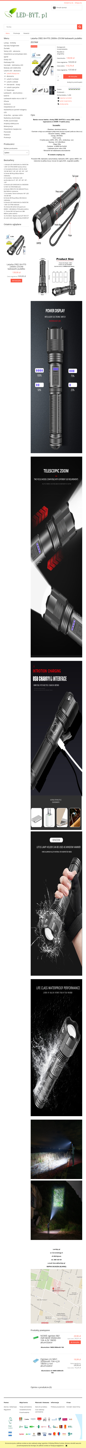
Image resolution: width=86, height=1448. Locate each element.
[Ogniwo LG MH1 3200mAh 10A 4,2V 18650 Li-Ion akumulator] (35, 1360)
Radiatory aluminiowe (12, 118)
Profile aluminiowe (11, 121)
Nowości (7, 135)
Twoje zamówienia (25, 1407)
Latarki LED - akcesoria (12, 71)
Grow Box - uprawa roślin (13, 115)
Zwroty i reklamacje (10, 1407)
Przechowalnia (24, 1412)
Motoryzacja (8, 126)
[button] (55, 90)
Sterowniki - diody (13, 84)
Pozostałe (7, 132)
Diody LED (7, 59)
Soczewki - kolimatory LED (13, 65)
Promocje (7, 137)
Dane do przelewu (41, 1407)
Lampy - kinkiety (10, 43)
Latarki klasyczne (13, 73)
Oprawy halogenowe (11, 46)
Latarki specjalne (13, 87)
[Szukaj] (79, 26)
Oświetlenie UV (9, 107)
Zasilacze (7, 104)
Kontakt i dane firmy (73, 1407)
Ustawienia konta (25, 1410)
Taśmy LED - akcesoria (12, 51)
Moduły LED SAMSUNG (12, 68)
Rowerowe (10, 90)
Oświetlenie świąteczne (12, 129)
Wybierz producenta (10, 148)
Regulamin (7, 1410)
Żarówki (7, 48)
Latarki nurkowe (13, 79)
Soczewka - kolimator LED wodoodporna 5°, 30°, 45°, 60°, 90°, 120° (15, 180)
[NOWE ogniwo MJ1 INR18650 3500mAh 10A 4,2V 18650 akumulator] (35, 1338)
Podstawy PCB (9, 62)
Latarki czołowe (12, 82)
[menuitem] (8, 33)
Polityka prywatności (58, 1407)
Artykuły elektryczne (11, 123)
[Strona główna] (25, 13)
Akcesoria (10, 76)
